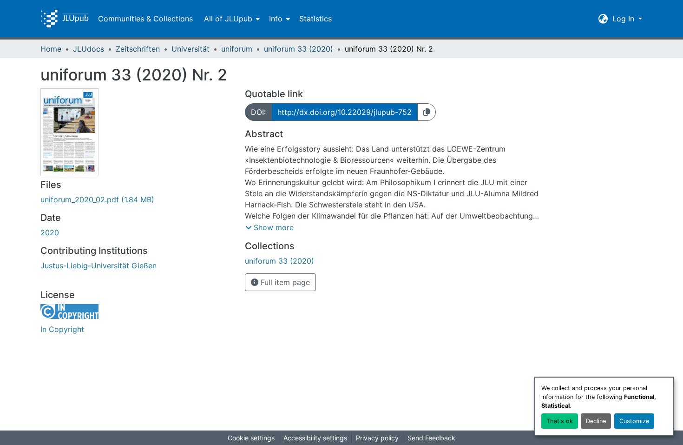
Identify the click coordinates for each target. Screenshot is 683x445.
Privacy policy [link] (377, 438)
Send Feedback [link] (431, 438)
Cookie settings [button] (251, 438)
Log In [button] (624, 18)
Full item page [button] (284, 282)
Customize (634, 421)
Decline (596, 421)
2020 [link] (49, 232)
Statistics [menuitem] (315, 18)
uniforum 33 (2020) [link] (298, 48)
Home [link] (50, 48)
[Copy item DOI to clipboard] (426, 112)
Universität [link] (190, 48)
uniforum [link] (236, 48)
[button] (64, 18)
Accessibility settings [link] (315, 438)
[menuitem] (231, 18)
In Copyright (62, 329)
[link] (137, 199)
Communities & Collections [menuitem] (145, 18)
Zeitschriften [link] (138, 48)
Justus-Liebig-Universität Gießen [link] (98, 265)
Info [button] (275, 18)
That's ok (559, 421)
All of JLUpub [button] (228, 18)
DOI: (258, 112)
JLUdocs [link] (88, 48)
